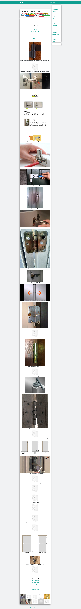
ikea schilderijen (54, 25)
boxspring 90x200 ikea (35, 589)
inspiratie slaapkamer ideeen (45, 14)
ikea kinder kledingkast (35, 38)
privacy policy (55, 2)
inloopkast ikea (27, 15)
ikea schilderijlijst (55, 9)
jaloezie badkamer (45, 13)
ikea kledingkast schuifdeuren (35, 33)
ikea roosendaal (54, 13)
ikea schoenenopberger (55, 30)
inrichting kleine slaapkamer (29, 16)
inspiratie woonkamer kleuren (39, 13)
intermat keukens (36, 16)
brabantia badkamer (35, 587)
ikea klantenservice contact (35, 36)
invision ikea (22, 15)
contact (51, 2)
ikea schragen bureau (55, 34)
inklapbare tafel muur (31, 13)
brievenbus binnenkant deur (35, 582)
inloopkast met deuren (25, 13)
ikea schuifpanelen (55, 32)
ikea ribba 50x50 (54, 7)
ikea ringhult (54, 14)
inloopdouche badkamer (38, 14)
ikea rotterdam (54, 20)
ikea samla (54, 39)
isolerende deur (23, 14)
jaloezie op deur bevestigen (45, 15)
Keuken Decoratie (24, 2)
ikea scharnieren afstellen (56, 27)
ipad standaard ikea (31, 15)
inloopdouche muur (41, 16)
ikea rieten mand (54, 18)
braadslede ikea (35, 585)
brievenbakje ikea (35, 591)
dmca (48, 2)
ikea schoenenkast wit (55, 37)
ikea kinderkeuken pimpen (35, 31)
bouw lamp (35, 584)
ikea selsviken (54, 16)
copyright (59, 2)
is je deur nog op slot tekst (38, 15)
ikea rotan (53, 41)
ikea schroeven (54, 23)
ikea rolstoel (54, 11)
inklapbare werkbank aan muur (30, 14)
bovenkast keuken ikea (35, 580)
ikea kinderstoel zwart (35, 29)
